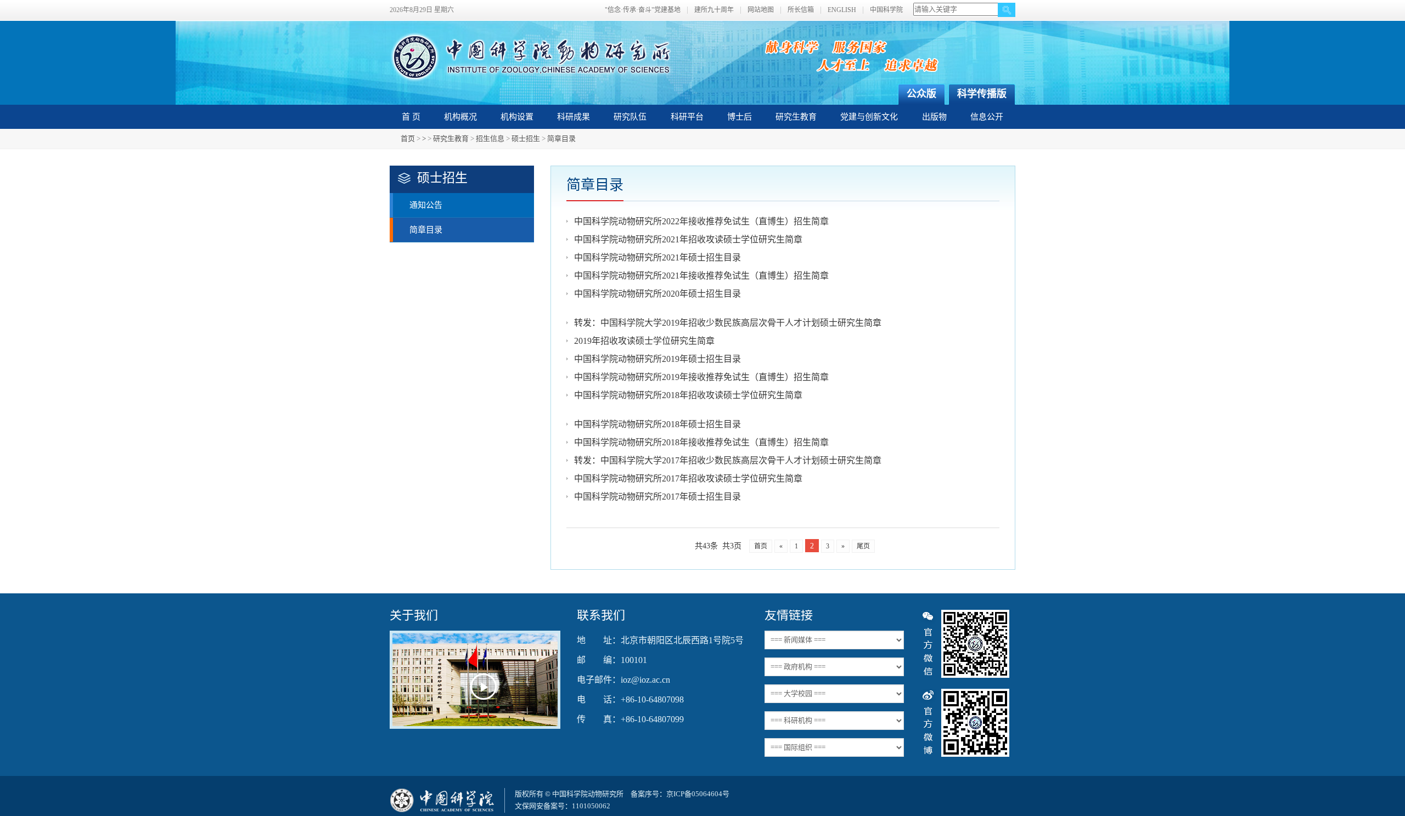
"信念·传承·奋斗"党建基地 (643, 10)
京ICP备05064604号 (697, 794)
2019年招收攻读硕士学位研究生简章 (644, 340)
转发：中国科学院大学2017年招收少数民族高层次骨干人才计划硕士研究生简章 (727, 460)
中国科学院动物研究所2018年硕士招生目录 (657, 424)
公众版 (921, 93)
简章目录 (561, 138)
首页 (408, 138)
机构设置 (517, 116)
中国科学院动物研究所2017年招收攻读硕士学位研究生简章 (688, 478)
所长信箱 (801, 10)
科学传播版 (982, 93)
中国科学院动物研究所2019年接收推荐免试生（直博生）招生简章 (701, 377)
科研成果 (573, 116)
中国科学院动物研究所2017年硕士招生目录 (657, 496)
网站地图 (761, 10)
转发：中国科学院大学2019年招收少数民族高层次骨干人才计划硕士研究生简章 (727, 322)
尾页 (863, 546)
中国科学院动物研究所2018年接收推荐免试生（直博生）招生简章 (701, 442)
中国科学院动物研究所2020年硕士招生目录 (657, 293)
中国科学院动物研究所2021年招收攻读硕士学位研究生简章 (688, 239)
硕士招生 (526, 138)
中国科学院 (886, 10)
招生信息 (490, 138)
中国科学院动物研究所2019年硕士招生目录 (657, 359)
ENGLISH (842, 10)
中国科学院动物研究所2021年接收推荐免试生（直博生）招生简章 (701, 275)
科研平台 (687, 116)
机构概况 (460, 116)
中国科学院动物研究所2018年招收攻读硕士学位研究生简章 (688, 395)
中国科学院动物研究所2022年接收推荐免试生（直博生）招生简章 (701, 221)
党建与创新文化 (869, 116)
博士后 (739, 116)
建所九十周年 (714, 10)
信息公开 (986, 116)
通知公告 (425, 205)
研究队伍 (630, 116)
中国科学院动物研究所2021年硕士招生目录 (657, 257)
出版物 (934, 116)
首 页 (411, 116)
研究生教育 (796, 116)
